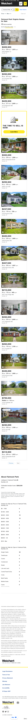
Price (2, 13)
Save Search (23, 9)
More (8, 13)
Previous (11, 463)
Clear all (23, 13)
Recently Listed (9, 27)
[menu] (25, 3)
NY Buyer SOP (6, 691)
